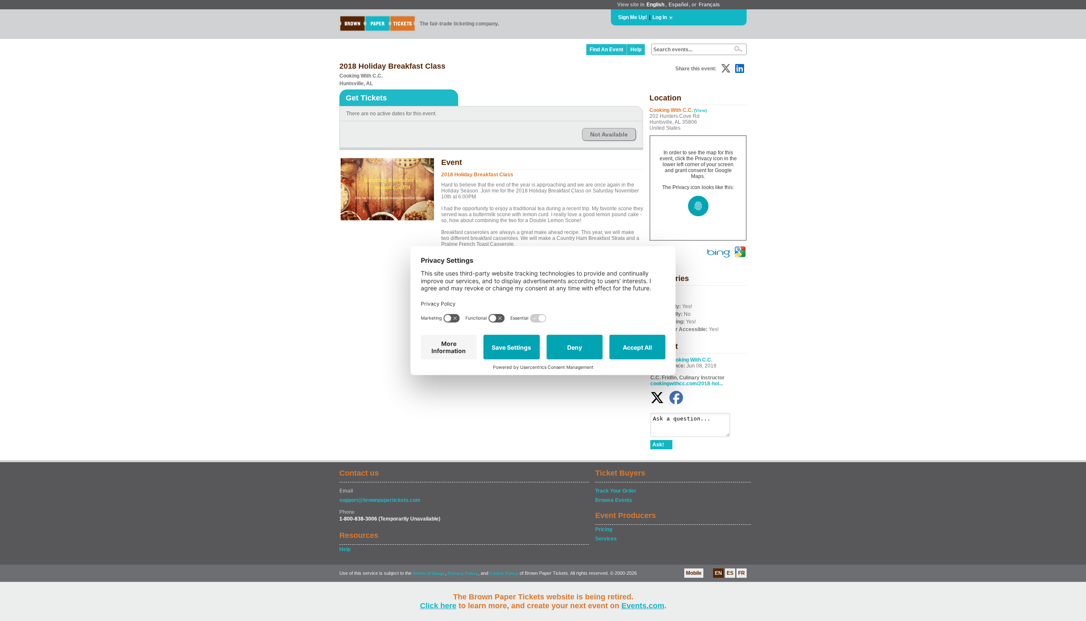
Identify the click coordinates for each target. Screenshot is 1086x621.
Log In (659, 17)
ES (730, 573)
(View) (700, 110)
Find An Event (606, 50)
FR (741, 573)
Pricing (603, 529)
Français (709, 5)
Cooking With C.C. (690, 360)
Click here (438, 606)
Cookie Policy (504, 573)
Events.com (642, 606)
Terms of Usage (429, 573)
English (655, 5)
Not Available (609, 134)
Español (678, 5)
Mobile (694, 573)
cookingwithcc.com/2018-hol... (686, 384)
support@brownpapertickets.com (379, 500)
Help (635, 50)
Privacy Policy (463, 573)
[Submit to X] (726, 68)
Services (606, 539)
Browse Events (613, 500)
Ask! (658, 445)
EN (718, 573)
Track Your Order (615, 491)
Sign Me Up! (632, 17)
